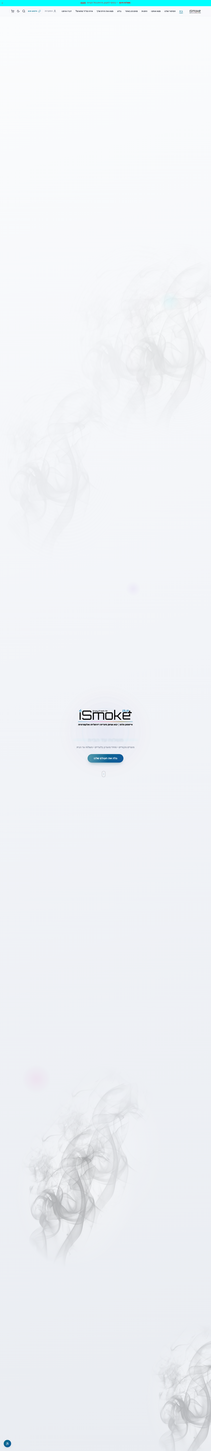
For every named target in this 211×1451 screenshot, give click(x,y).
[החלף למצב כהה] (18, 11)
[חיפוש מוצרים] (23, 11)
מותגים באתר (131, 11)
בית (181, 11)
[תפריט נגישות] (7, 1443)
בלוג (119, 11)
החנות (144, 11)
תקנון (83, 2)
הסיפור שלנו (170, 11)
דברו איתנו (67, 11)
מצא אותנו (156, 11)
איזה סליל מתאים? (84, 11)
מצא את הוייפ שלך (105, 11)
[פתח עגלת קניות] (12, 11)
